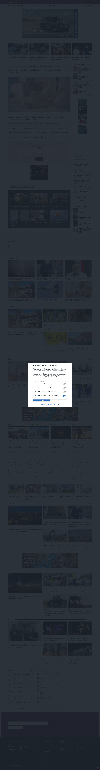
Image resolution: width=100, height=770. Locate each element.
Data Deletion (43, 404)
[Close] (70, 365)
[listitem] (50, 381)
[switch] (64, 384)
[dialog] (50, 385)
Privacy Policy (56, 404)
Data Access (50, 404)
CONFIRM (42, 400)
